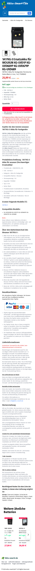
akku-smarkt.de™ (11, 569)
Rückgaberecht (6, 564)
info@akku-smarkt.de (16, 401)
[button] (15, 3)
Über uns (4, 562)
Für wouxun (28, 20)
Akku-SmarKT (21, 137)
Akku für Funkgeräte (16, 20)
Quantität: (6, 104)
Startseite (5, 20)
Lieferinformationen (14, 562)
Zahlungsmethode (27, 562)
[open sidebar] (5, 13)
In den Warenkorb (19, 109)
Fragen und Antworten (18, 564)
